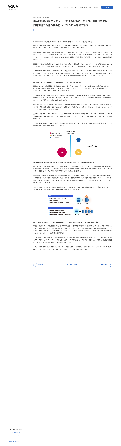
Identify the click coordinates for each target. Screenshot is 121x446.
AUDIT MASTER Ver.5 (79, 10)
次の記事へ (104, 265)
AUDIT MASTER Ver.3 (79, 12)
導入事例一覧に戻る (14, 442)
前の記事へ (41, 265)
